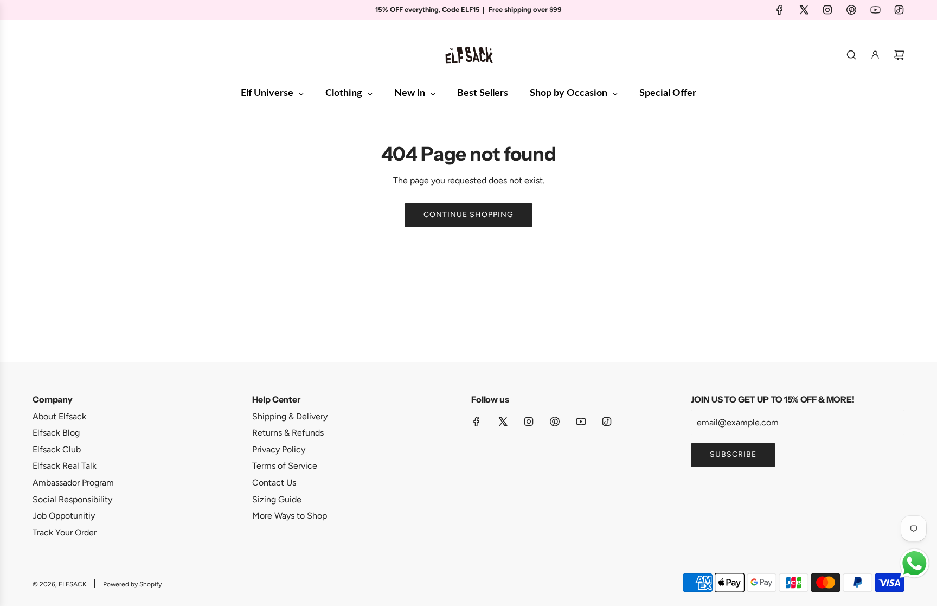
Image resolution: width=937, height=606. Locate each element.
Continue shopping (468, 214)
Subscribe (733, 454)
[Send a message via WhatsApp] (914, 563)
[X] (804, 9)
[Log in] (875, 55)
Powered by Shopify (132, 584)
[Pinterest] (851, 9)
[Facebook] (780, 9)
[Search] (851, 55)
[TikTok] (899, 9)
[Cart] (899, 55)
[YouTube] (875, 9)
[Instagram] (827, 9)
